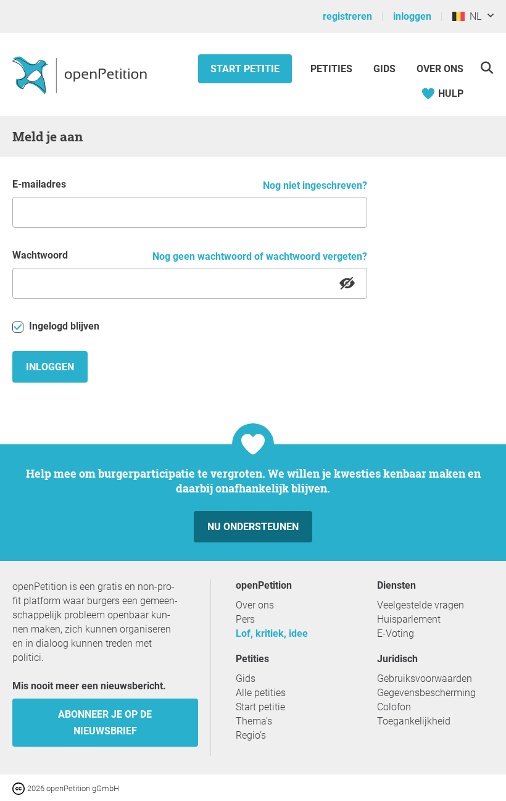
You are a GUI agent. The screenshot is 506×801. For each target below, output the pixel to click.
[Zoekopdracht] (486, 67)
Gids (384, 69)
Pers (245, 619)
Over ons (440, 69)
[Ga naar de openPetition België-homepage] (81, 74)
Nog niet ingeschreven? (315, 185)
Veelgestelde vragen (420, 605)
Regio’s (251, 735)
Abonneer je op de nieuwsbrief (105, 722)
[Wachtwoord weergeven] (347, 283)
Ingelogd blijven (63, 326)
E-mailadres (39, 184)
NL (473, 16)
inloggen (412, 16)
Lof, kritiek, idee (272, 633)
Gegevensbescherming (426, 693)
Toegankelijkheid (413, 721)
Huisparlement (409, 619)
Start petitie (245, 69)
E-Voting (395, 633)
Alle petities (261, 693)
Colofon (394, 707)
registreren (347, 16)
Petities (332, 69)
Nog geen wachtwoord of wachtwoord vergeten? (259, 256)
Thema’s (254, 721)
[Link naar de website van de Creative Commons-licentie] (19, 788)
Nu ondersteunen (253, 527)
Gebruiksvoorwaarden (424, 678)
